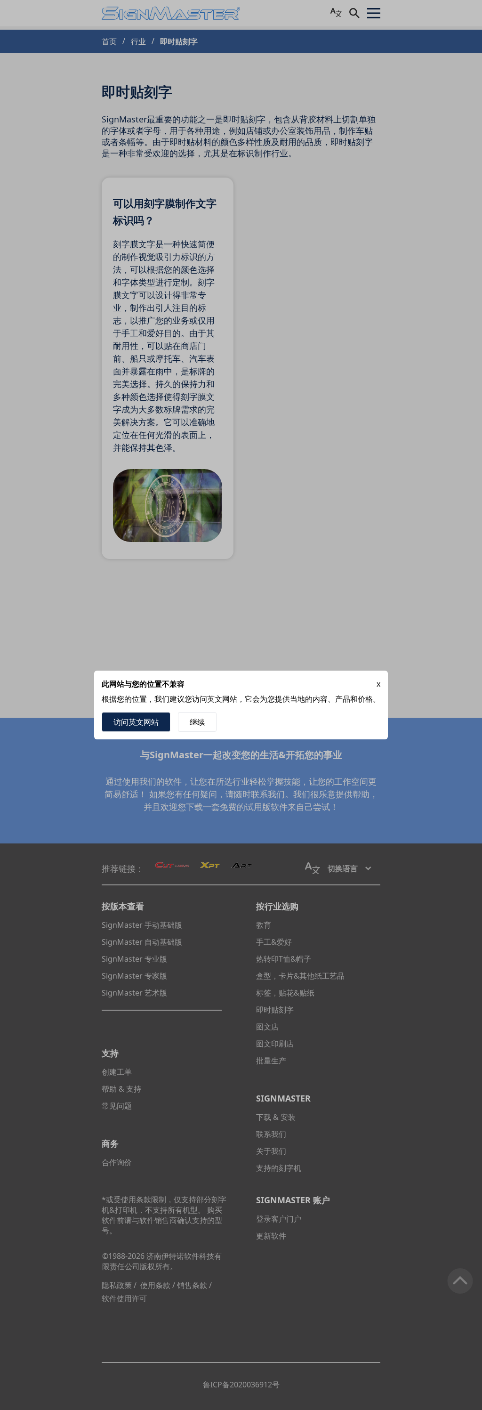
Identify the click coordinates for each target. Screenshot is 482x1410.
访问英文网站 (136, 722)
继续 (197, 722)
